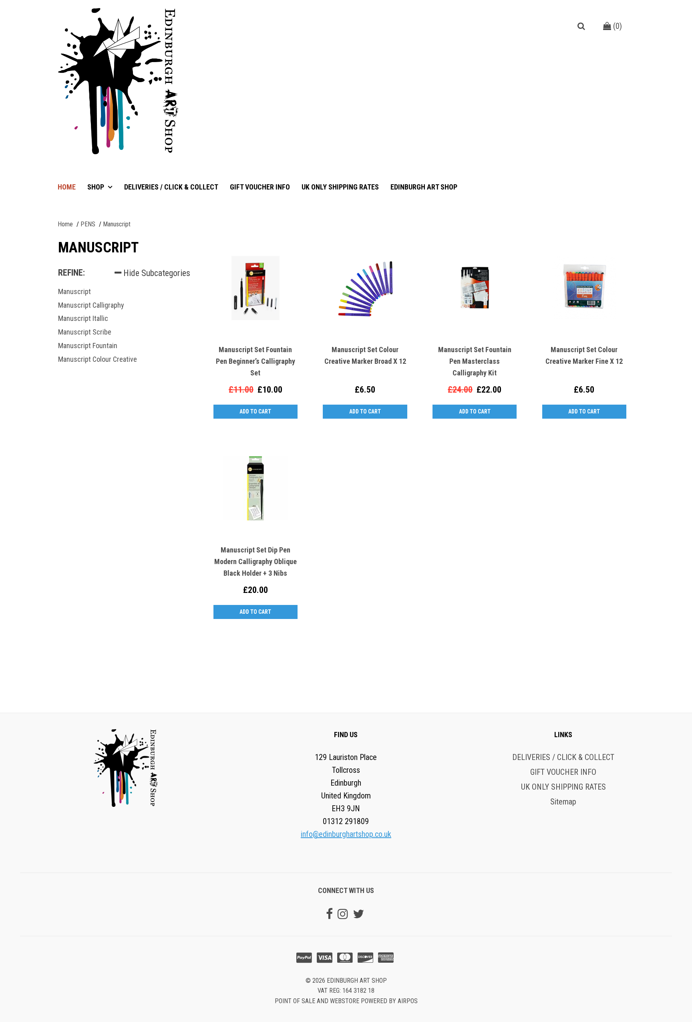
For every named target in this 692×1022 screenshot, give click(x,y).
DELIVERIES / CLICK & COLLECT (171, 187)
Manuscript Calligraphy (91, 305)
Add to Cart (255, 411)
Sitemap (563, 801)
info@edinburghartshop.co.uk (346, 834)
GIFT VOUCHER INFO (260, 187)
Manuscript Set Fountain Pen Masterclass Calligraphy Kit (474, 361)
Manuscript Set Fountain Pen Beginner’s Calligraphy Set (255, 361)
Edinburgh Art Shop (423, 187)
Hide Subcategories (155, 273)
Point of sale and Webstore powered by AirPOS (346, 1001)
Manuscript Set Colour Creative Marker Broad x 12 (365, 355)
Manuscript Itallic (83, 318)
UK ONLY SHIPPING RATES (340, 187)
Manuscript (74, 291)
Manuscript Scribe (84, 332)
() (616, 26)
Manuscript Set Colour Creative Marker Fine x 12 (584, 355)
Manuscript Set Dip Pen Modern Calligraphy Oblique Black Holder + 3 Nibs (255, 561)
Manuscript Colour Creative (97, 359)
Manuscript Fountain (87, 345)
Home (67, 187)
